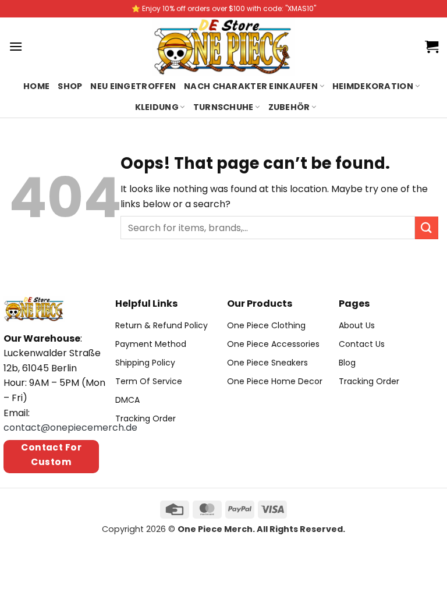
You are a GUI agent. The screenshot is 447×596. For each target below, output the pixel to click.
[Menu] (16, 46)
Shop (70, 86)
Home (36, 86)
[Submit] (426, 228)
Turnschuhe (223, 107)
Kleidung (157, 107)
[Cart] (431, 47)
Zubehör (289, 107)
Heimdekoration (372, 86)
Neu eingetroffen (133, 86)
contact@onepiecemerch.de (70, 427)
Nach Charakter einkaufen (251, 86)
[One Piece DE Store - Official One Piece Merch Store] (223, 46)
